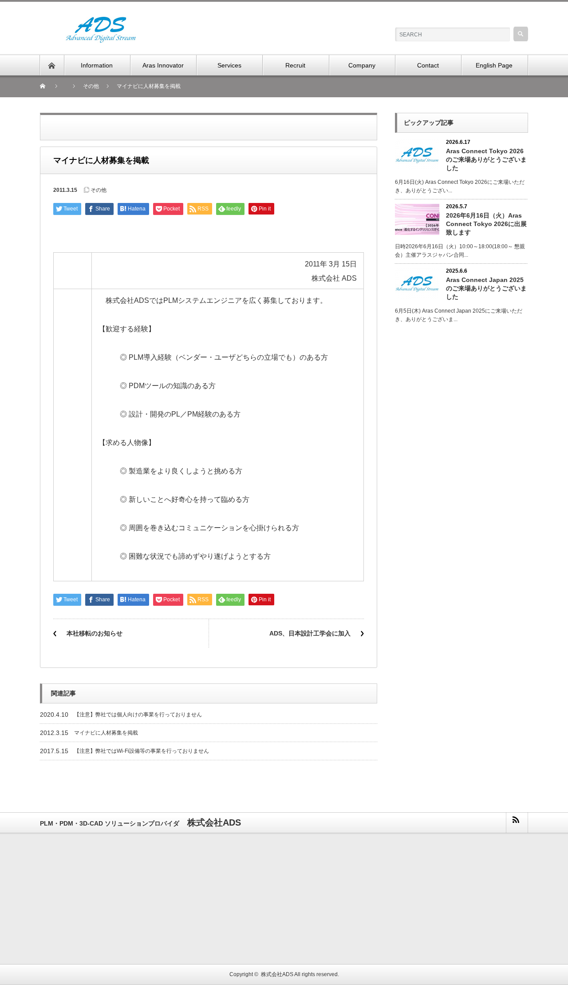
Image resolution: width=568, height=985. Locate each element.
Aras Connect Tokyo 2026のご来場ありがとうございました (486, 159)
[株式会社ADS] (100, 22)
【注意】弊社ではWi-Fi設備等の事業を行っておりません (141, 751)
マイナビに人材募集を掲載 (106, 733)
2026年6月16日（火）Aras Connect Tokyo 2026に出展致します (486, 224)
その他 (98, 190)
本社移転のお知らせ (94, 633)
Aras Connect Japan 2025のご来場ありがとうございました (486, 288)
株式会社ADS (277, 974)
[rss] (516, 823)
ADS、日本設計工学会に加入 (310, 633)
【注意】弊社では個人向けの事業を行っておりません (138, 714)
